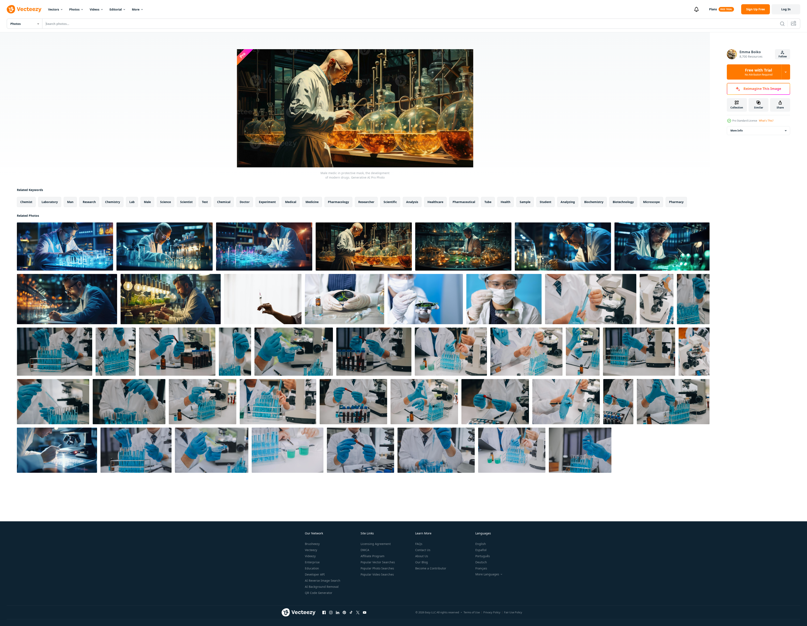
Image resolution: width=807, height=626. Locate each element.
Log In (786, 9)
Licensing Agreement (376, 544)
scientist (186, 202)
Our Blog (421, 562)
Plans (713, 9)
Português (482, 556)
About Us (421, 556)
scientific (390, 202)
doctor (245, 202)
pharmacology (338, 202)
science (165, 202)
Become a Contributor (430, 568)
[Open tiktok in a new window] (351, 612)
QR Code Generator (318, 593)
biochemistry (593, 202)
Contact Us (422, 550)
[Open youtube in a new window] (364, 612)
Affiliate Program (372, 556)
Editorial (115, 9)
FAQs (418, 544)
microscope (651, 202)
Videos (94, 9)
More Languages (487, 574)
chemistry (112, 202)
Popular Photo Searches (377, 568)
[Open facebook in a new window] (324, 612)
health (505, 202)
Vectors (53, 9)
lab (132, 202)
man (70, 202)
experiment (267, 202)
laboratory (50, 202)
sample (525, 202)
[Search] (782, 23)
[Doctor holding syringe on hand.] (262, 299)
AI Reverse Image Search (322, 581)
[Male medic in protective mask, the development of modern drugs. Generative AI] (65, 246)
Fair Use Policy (513, 612)
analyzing (568, 202)
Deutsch (481, 562)
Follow (783, 56)
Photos (74, 9)
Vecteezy (311, 550)
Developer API (315, 574)
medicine (312, 202)
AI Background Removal (322, 587)
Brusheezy (312, 544)
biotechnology (623, 202)
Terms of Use (472, 612)
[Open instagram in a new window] (331, 612)
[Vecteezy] (24, 9)
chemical (223, 202)
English (480, 544)
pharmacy (676, 202)
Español (481, 550)
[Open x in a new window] (358, 612)
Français (481, 568)
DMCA (365, 550)
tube (487, 202)
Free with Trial (758, 72)
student (545, 202)
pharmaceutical (464, 202)
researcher (366, 202)
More (135, 9)
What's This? (766, 120)
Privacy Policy (491, 612)
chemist (26, 202)
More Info (736, 130)
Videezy (310, 556)
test (205, 202)
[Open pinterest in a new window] (344, 612)
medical (290, 202)
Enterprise (312, 562)
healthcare (435, 202)
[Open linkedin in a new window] (337, 612)
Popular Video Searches (377, 574)
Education (312, 568)
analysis (412, 202)
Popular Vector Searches (378, 562)
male (147, 202)
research (89, 202)
